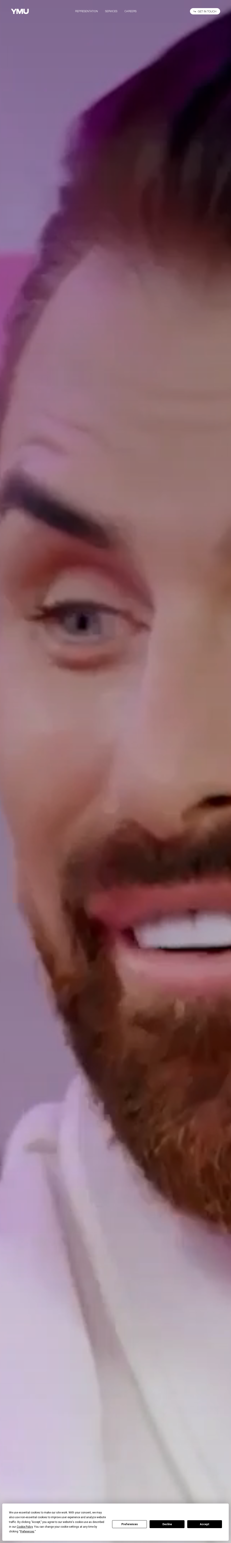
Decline (167, 1524)
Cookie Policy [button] (25, 1526)
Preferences (129, 1524)
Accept (204, 1524)
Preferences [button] (27, 1531)
